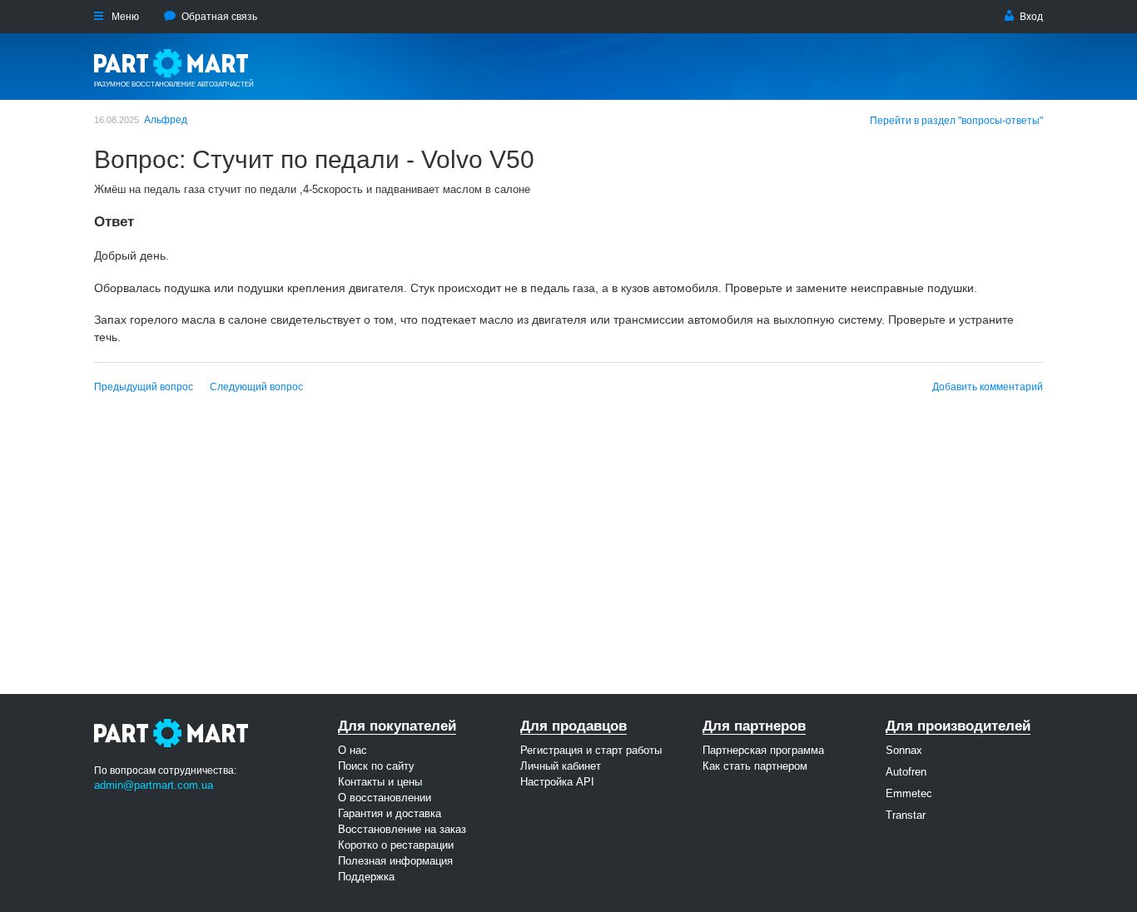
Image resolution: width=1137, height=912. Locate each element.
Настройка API (557, 782)
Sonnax (904, 750)
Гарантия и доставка (389, 813)
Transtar (906, 815)
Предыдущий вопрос (143, 387)
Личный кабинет (560, 766)
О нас (352, 750)
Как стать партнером (755, 766)
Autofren (906, 772)
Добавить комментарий (987, 387)
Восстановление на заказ (402, 829)
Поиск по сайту (376, 766)
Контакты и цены (380, 782)
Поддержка (366, 876)
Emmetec (909, 793)
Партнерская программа (763, 750)
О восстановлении (384, 797)
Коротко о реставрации (396, 845)
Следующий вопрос (256, 387)
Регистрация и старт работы (591, 750)
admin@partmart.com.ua (153, 785)
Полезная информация (395, 861)
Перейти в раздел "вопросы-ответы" (956, 120)
